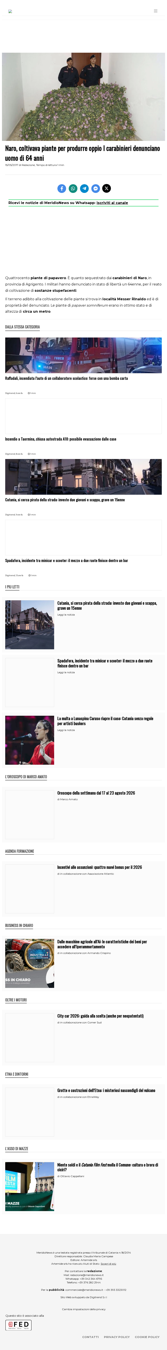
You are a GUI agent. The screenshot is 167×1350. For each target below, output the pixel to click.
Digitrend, (10, 393)
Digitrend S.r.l (98, 1297)
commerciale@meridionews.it (84, 1289)
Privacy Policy (117, 1337)
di (58, 799)
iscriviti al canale (112, 203)
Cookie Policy (147, 1337)
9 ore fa (19, 514)
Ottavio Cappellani (72, 1176)
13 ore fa (19, 575)
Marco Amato (69, 799)
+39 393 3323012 (115, 1289)
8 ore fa (19, 454)
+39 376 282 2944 (89, 1282)
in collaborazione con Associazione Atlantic (87, 873)
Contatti (90, 1337)
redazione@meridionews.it (87, 1275)
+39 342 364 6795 (91, 1278)
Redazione (28, 165)
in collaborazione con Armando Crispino (85, 953)
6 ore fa (19, 393)
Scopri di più (108, 1263)
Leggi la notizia (66, 614)
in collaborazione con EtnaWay (79, 1097)
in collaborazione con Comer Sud (81, 1022)
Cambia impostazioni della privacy (84, 1309)
